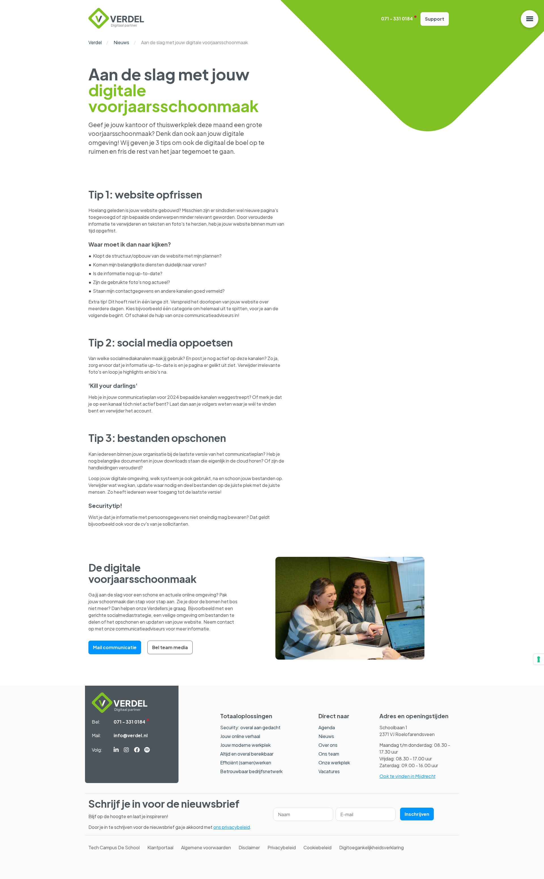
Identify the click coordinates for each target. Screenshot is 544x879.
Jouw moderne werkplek (245, 745)
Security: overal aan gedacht (250, 727)
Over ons (327, 745)
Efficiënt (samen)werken (245, 762)
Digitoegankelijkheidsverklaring (371, 847)
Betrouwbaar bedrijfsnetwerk (251, 771)
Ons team (328, 754)
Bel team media (170, 647)
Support (434, 19)
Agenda (326, 727)
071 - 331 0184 (397, 19)
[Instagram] (126, 750)
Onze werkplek (334, 762)
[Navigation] (529, 19)
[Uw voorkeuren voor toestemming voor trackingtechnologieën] (538, 659)
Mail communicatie (115, 647)
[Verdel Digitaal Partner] (116, 27)
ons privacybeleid (231, 827)
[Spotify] (147, 750)
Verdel (95, 42)
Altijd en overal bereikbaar (246, 754)
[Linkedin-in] (116, 750)
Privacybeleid (281, 847)
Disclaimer (249, 847)
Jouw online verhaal (240, 736)
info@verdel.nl (131, 735)
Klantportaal (160, 847)
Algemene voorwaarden (206, 847)
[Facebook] (137, 750)
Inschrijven (417, 814)
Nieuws (121, 42)
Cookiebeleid (317, 847)
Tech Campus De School (114, 847)
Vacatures (329, 771)
